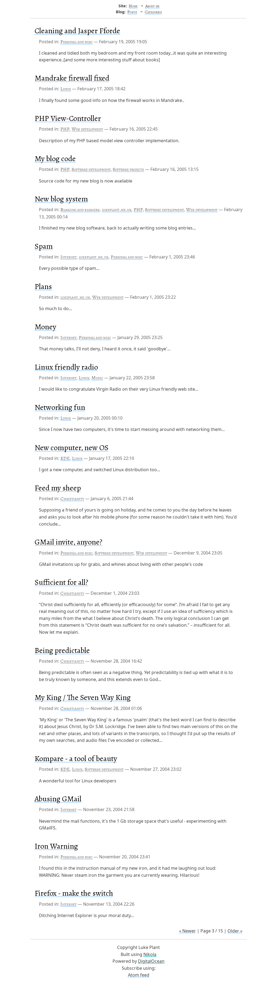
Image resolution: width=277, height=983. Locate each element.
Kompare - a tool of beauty (76, 758)
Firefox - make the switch (74, 893)
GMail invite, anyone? (68, 542)
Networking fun (60, 407)
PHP (65, 129)
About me (152, 6)
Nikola (149, 954)
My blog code (55, 158)
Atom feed (138, 975)
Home (133, 6)
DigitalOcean (151, 961)
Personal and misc (76, 41)
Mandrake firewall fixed (72, 78)
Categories (153, 11)
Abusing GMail (58, 798)
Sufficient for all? (61, 582)
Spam (44, 246)
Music (97, 377)
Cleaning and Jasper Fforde (77, 30)
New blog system (61, 199)
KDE (65, 458)
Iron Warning (56, 846)
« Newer (187, 931)
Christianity (72, 498)
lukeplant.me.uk (116, 209)
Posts (132, 11)
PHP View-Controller (68, 118)
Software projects (128, 169)
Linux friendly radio (66, 367)
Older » (234, 931)
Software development (91, 169)
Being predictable (62, 650)
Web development (87, 129)
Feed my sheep (58, 488)
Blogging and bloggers (80, 209)
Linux (65, 88)
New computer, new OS (71, 447)
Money (45, 326)
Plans (43, 286)
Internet (68, 257)
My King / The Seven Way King (83, 697)
